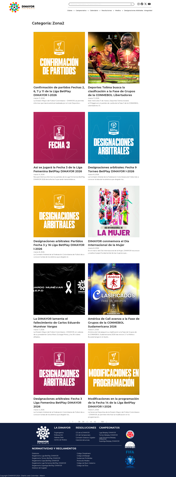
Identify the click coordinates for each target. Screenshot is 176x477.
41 (91, 422)
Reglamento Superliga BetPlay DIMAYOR (47, 465)
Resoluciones (107, 10)
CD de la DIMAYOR (83, 433)
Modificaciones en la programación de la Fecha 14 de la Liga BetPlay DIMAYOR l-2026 (113, 402)
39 (83, 422)
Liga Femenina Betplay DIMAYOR (107, 438)
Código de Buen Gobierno (86, 463)
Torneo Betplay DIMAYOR (108, 435)
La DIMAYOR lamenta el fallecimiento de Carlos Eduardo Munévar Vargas (57, 322)
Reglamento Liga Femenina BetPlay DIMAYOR (49, 463)
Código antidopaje (83, 456)
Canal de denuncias (83, 440)
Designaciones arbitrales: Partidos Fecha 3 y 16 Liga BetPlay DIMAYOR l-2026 (59, 245)
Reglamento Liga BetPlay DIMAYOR (45, 456)
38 (79, 422)
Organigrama (58, 433)
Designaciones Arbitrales (133, 10)
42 (95, 422)
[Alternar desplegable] (74, 10)
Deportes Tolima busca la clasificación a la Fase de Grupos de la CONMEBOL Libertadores (111, 91)
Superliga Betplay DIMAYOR (109, 441)
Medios (118, 10)
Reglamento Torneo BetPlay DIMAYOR (46, 458)
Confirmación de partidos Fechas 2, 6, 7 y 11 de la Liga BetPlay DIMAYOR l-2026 (59, 91)
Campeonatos (81, 10)
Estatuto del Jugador (39, 468)
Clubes (69, 10)
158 (102, 422)
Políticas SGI (58, 435)
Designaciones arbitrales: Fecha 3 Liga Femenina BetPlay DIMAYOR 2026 (58, 402)
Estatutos (35, 453)
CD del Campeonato (83, 435)
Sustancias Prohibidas (84, 458)
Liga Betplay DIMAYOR (107, 433)
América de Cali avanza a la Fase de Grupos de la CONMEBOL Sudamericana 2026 (113, 322)
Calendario (94, 10)
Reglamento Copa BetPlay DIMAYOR (45, 461)
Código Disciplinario (84, 453)
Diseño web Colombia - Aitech (33, 476)
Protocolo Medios (83, 461)
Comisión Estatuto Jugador (85, 437)
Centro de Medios (60, 440)
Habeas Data (58, 437)
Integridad (148, 10)
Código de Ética (82, 465)
